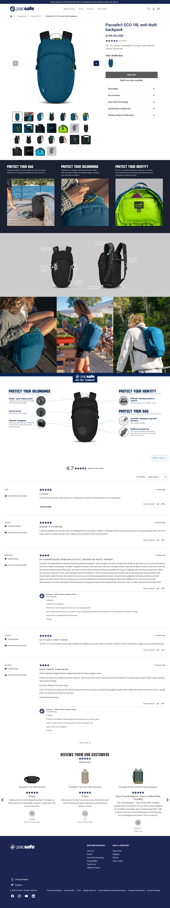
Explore (90, 9)
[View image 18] (52, 140)
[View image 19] (63, 140)
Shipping (116, 854)
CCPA (79, 890)
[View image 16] (29, 140)
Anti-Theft (102, 9)
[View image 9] (29, 128)
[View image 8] (17, 128)
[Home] (11, 16)
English (18, 885)
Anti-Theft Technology (95, 858)
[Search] (148, 8)
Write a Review (159, 458)
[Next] (167, 800)
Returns (116, 858)
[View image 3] (40, 117)
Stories (89, 854)
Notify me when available (131, 80)
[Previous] (2, 800)
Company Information (136, 890)
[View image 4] (52, 117)
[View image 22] (17, 151)
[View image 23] (29, 151)
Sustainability (92, 861)
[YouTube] (26, 896)
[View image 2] (29, 117)
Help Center (117, 851)
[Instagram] (19, 896)
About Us (90, 851)
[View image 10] (40, 128)
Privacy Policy (69, 890)
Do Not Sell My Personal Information (112, 890)
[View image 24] (40, 151)
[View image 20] (75, 140)
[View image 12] (63, 128)
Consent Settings (153, 890)
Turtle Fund (91, 864)
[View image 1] (17, 117)
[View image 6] (75, 117)
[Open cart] (158, 8)
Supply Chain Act (89, 890)
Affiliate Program (93, 868)
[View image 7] (86, 117)
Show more (84, 743)
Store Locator (118, 861)
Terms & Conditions (54, 890)
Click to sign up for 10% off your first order (65, 2)
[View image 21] (86, 140)
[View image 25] (52, 151)
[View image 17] (40, 140)
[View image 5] (63, 117)
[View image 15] (17, 140)
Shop (81, 9)
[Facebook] (12, 896)
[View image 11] (52, 128)
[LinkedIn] (33, 896)
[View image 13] (75, 128)
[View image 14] (86, 128)
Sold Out (131, 75)
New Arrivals (69, 9)
